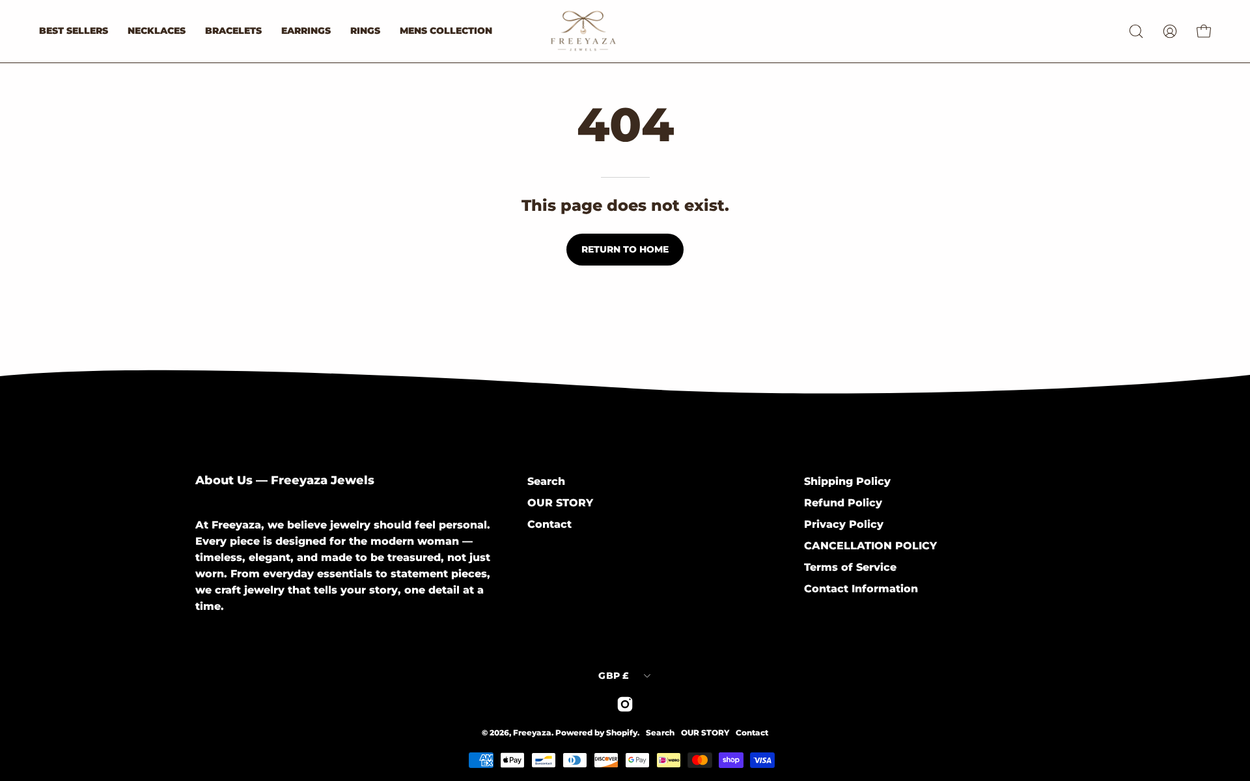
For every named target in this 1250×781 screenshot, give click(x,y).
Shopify (621, 732)
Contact (549, 524)
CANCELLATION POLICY (870, 546)
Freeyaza (532, 732)
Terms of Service (850, 567)
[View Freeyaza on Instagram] (625, 704)
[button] (1136, 31)
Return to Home (625, 249)
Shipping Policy (847, 481)
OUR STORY (560, 503)
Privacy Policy (843, 524)
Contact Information (861, 588)
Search (546, 481)
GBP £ (613, 675)
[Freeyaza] (612, 31)
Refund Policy (843, 503)
